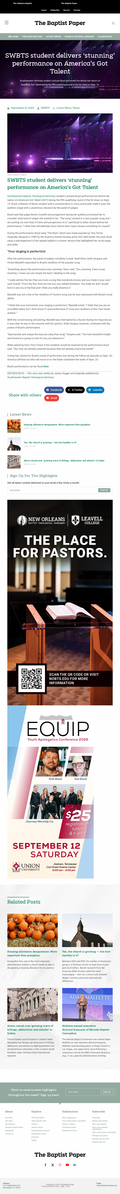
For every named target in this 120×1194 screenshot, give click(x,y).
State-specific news (39, 1121)
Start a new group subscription (104, 1132)
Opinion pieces (37, 1127)
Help (62, 1186)
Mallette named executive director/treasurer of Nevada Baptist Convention (85, 1030)
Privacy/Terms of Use (50, 1186)
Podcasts (35, 1137)
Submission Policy (69, 1131)
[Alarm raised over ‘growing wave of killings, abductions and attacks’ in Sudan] (14, 462)
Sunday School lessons (40, 1131)
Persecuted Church (38, 1134)
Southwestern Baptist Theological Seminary (31, 196)
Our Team (8, 1121)
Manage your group (100, 1136)
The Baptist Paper (69, 3)
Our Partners (10, 1124)
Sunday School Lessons (79, 36)
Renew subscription (100, 1121)
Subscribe (96, 1118)
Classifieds (105, 36)
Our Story (8, 1118)
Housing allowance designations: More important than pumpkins (57, 424)
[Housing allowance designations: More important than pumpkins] (14, 426)
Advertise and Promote (14, 1127)
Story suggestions (69, 1118)
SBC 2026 (13, 36)
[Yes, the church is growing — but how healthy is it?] (14, 444)
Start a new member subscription (100, 1128)
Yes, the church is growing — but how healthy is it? (50, 442)
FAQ (68, 1186)
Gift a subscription (99, 1124)
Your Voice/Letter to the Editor (74, 1121)
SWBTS (45, 108)
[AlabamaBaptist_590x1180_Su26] (50, 791)
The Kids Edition (32, 36)
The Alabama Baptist (22, 3)
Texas (76, 108)
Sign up (104, 490)
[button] (113, 23)
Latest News (53, 36)
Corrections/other (69, 1127)
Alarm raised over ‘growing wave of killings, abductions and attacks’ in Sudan (64, 460)
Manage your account (100, 1139)
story (35, 373)
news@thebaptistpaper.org (107, 1185)
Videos (34, 1140)
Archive (34, 1124)
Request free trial (98, 1142)
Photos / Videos (68, 1124)
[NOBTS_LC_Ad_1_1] (60, 602)
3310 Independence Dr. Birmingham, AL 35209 (11, 1186)
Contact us (9, 1134)
